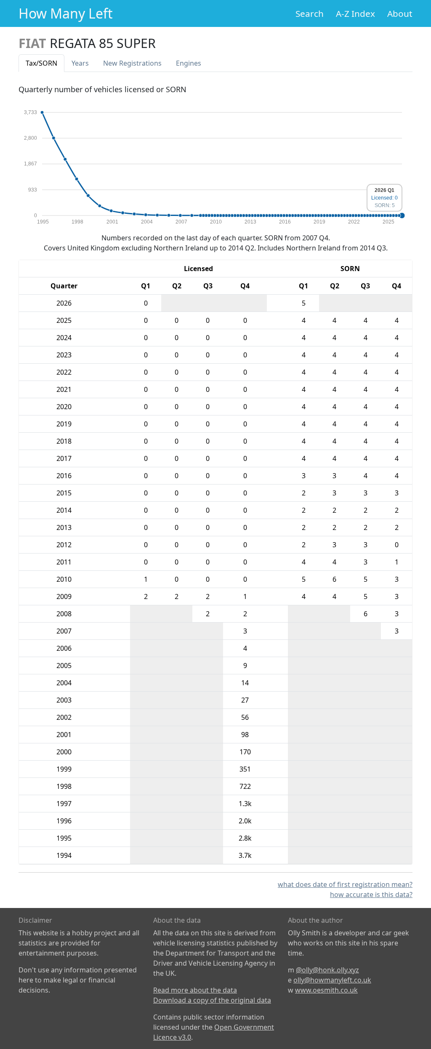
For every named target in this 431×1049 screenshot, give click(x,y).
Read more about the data (195, 990)
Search (309, 13)
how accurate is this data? (371, 894)
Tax (41, 63)
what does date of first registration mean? (345, 884)
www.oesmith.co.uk (326, 990)
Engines (188, 63)
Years (80, 63)
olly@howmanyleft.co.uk (332, 980)
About (399, 13)
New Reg (132, 63)
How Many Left (66, 13)
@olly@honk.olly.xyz (327, 969)
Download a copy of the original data (212, 1000)
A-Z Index (355, 13)
